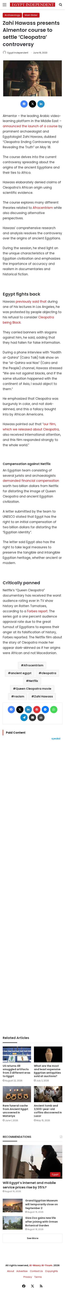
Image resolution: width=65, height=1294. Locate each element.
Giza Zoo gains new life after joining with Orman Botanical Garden (41, 1221)
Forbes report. (37, 611)
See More (32, 1238)
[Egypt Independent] (32, 5)
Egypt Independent (17, 52)
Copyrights (51, 1271)
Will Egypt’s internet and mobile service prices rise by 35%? (29, 1185)
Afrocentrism (43, 208)
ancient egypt (21, 673)
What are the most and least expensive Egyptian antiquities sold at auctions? (47, 1071)
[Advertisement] (32, 888)
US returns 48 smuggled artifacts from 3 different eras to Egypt (16, 1071)
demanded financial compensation (31, 481)
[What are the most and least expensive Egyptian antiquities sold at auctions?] (48, 1055)
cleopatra (48, 673)
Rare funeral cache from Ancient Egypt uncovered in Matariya (15, 1111)
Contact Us (36, 1271)
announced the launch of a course (30, 126)
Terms (38, 1277)
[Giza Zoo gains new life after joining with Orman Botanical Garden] (13, 1223)
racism (19, 696)
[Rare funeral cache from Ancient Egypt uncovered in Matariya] (17, 1094)
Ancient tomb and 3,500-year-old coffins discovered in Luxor (48, 1111)
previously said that (31, 301)
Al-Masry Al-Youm (40, 1265)
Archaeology (12, 15)
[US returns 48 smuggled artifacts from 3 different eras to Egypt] (17, 1055)
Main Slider (31, 15)
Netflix (33, 681)
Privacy (27, 1277)
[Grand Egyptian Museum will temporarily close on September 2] (13, 1205)
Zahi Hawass (43, 696)
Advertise (22, 1271)
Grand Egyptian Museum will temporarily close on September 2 (41, 1204)
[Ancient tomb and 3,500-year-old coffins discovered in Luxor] (48, 1094)
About (10, 1271)
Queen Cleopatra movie (33, 689)
